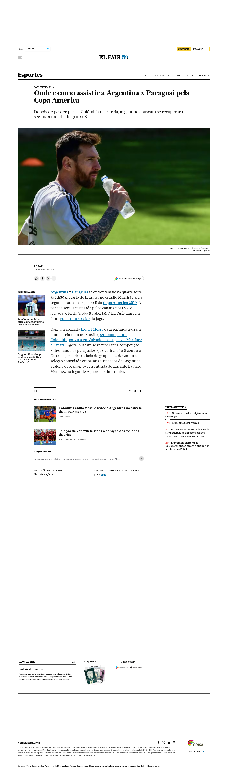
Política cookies (62, 766)
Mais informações (42, 474)
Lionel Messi (92, 329)
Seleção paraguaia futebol (76, 459)
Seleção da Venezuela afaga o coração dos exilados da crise (99, 433)
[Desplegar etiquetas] (141, 458)
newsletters (27, 662)
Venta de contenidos (35, 766)
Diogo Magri (64, 417)
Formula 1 (204, 76)
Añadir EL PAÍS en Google (130, 278)
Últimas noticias (175, 407)
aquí (103, 474)
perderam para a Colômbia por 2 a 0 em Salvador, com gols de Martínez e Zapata (96, 340)
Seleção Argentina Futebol (47, 459)
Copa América (99, 459)
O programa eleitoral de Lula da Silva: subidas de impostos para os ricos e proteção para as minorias (187, 432)
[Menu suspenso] (20, 57)
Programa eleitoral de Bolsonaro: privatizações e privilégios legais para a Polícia (187, 446)
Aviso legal (49, 766)
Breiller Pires (65, 440)
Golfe (194, 76)
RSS (138, 766)
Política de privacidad (79, 766)
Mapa (91, 766)
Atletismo (176, 76)
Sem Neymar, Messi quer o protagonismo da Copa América (31, 322)
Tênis (186, 76)
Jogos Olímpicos (161, 76)
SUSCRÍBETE (183, 49)
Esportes (30, 75)
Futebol (147, 76)
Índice (143, 766)
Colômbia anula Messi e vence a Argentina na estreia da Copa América (100, 410)
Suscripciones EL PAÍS (104, 766)
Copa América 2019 (44, 87)
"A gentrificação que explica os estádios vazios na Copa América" (30, 358)
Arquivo (89, 662)
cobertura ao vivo (75, 318)
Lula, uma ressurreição (185, 422)
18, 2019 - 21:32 (44, 270)
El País (38, 266)
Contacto (21, 766)
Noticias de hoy (154, 766)
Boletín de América (31, 669)
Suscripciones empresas (125, 766)
